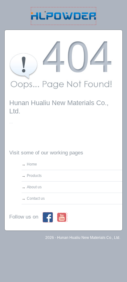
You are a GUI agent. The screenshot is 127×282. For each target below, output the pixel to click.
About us (34, 187)
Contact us (36, 198)
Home (32, 164)
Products (34, 176)
